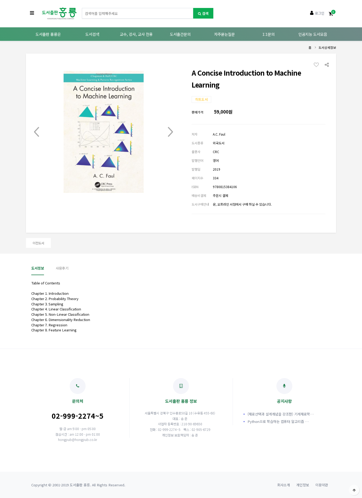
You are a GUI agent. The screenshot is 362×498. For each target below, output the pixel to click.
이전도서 (38, 243)
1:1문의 (268, 34)
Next (170, 132)
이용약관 (321, 484)
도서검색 (92, 34)
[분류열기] (32, 13)
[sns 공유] (327, 64)
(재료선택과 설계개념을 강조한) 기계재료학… (281, 414)
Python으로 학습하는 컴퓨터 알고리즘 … (278, 421)
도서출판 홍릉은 (48, 34)
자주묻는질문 (224, 34)
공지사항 (284, 401)
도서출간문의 (180, 34)
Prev (36, 132)
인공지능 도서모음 (312, 34)
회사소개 (283, 484)
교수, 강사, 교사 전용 (136, 34)
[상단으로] (354, 490)
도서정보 (37, 268)
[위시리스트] (318, 64)
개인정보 (302, 484)
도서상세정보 (327, 47)
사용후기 (62, 268)
